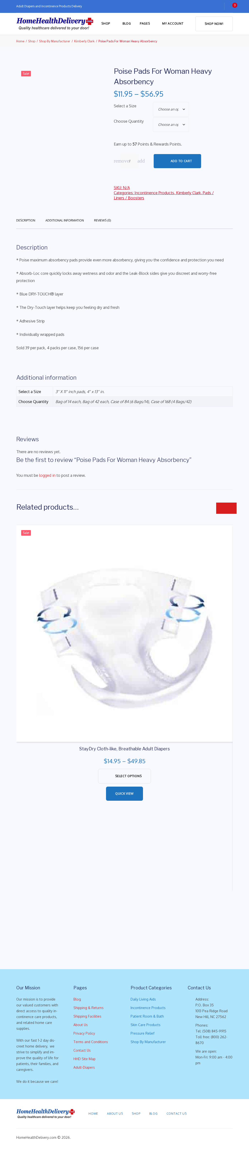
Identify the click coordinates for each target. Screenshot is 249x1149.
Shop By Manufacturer (54, 41)
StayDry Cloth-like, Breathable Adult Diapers (124, 748)
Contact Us (82, 1050)
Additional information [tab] (64, 220)
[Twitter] (209, 1114)
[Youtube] (231, 1114)
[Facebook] (202, 1114)
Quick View (124, 793)
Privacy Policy (84, 1033)
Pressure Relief (142, 1033)
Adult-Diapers (84, 1067)
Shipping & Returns (88, 1008)
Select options (128, 776)
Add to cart (181, 161)
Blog (127, 23)
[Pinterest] (216, 1114)
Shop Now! (214, 24)
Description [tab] (25, 220)
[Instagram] (223, 1114)
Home (20, 41)
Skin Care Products (145, 1025)
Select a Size (125, 105)
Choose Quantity (129, 121)
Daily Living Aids (143, 999)
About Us (80, 1025)
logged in (47, 475)
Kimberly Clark (84, 41)
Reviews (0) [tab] (102, 220)
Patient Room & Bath (147, 1016)
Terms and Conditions (90, 1042)
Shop (105, 23)
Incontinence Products (154, 192)
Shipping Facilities (87, 1016)
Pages (145, 23)
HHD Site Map (84, 1059)
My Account (172, 23)
